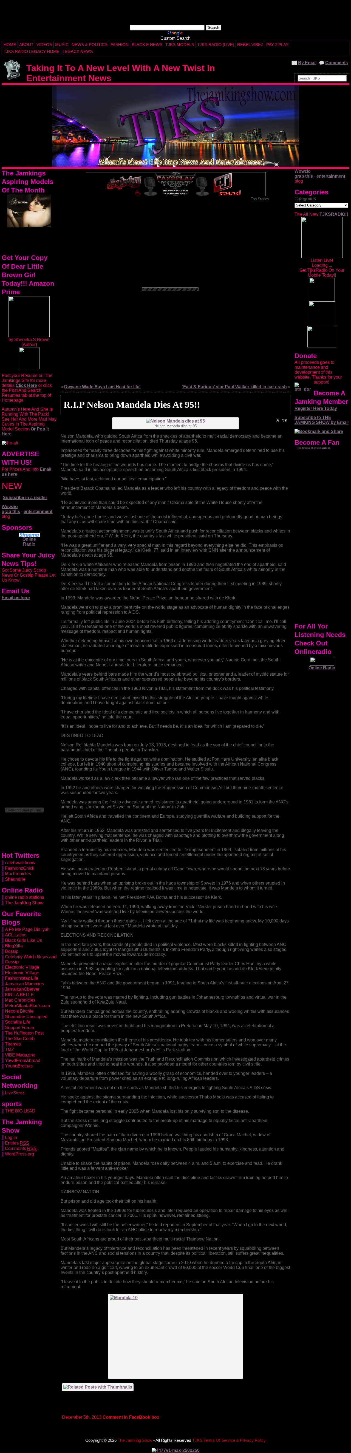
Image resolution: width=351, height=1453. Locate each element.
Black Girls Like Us (23, 940)
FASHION (120, 44)
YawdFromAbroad (22, 1060)
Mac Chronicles (20, 1000)
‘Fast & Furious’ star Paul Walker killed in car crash (234, 386)
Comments (336, 62)
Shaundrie (15, 879)
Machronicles (18, 873)
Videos (44, 44)
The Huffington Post (24, 1033)
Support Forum (19, 1027)
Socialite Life (17, 1022)
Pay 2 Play (277, 44)
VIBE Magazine (20, 1055)
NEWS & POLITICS (89, 44)
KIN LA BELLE (19, 994)
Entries (17, 1143)
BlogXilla (14, 946)
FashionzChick (19, 868)
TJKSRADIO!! (333, 214)
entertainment (38, 511)
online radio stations (24, 897)
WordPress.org (19, 1154)
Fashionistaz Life (21, 978)
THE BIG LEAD (20, 1111)
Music (62, 44)
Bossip (11, 951)
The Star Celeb (20, 1038)
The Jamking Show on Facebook (313, 448)
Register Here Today (316, 408)
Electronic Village (22, 967)
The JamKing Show (24, 902)
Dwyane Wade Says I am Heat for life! (102, 386)
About (26, 44)
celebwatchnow (20, 862)
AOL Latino (16, 935)
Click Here (26, 385)
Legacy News (78, 51)
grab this (11, 511)
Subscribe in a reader (25, 497)
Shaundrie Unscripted (26, 1016)
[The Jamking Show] (175, 126)
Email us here (16, 597)
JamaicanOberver (22, 989)
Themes (13, 1044)
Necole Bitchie (19, 1011)
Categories (305, 198)
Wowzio (10, 506)
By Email (307, 62)
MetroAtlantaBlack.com (27, 1005)
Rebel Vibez (250, 44)
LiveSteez (14, 1093)
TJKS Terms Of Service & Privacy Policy (229, 1440)
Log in (11, 1137)
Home (10, 44)
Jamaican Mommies (24, 983)
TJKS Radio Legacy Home (32, 51)
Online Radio (29, 541)
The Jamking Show (44, 58)
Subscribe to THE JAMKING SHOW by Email (322, 420)
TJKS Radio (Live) (215, 44)
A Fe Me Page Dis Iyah (27, 929)
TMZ (9, 1049)
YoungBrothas (19, 1066)
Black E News (147, 44)
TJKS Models (179, 44)
